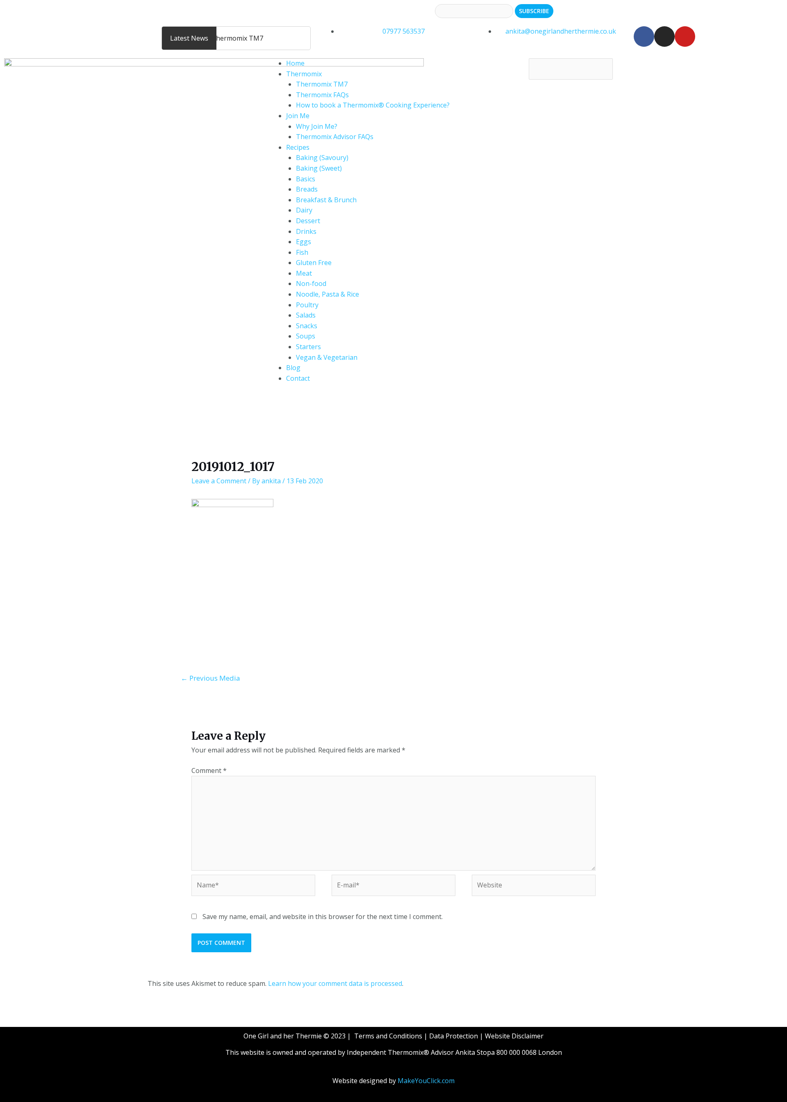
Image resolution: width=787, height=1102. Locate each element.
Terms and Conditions (388, 1035)
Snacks (306, 325)
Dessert (308, 220)
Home (295, 63)
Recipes (297, 147)
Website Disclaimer (514, 1035)
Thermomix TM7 (322, 84)
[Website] (534, 886)
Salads (306, 315)
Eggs (303, 241)
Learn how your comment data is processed (335, 983)
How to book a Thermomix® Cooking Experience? (373, 105)
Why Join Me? (316, 126)
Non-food (311, 283)
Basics (305, 178)
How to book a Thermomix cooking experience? (77, 31)
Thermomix (304, 73)
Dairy (304, 210)
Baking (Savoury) (322, 157)
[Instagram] (664, 36)
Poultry (307, 304)
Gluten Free (314, 262)
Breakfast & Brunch (326, 199)
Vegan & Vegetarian (326, 357)
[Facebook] (644, 36)
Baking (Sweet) (319, 168)
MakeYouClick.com (426, 1080)
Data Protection (453, 1035)
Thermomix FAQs (322, 94)
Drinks (306, 231)
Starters (308, 346)
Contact (298, 378)
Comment (209, 770)
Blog (293, 367)
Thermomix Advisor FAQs (334, 136)
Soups (305, 336)
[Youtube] (685, 36)
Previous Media (210, 678)
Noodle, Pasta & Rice (327, 294)
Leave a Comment (218, 480)
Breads (307, 189)
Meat (304, 273)
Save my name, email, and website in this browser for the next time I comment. (322, 916)
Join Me (297, 115)
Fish (302, 252)
